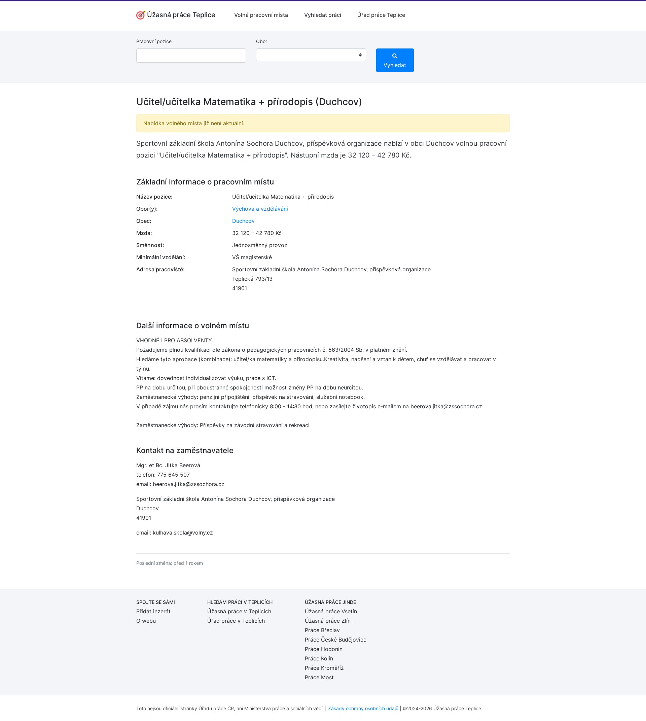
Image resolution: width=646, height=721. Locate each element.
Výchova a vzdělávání (260, 208)
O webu (146, 620)
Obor (261, 41)
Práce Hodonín (324, 649)
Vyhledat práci (322, 14)
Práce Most (319, 677)
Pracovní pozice (154, 41)
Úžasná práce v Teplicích (239, 611)
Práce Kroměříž (324, 667)
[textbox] (269, 54)
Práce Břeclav (322, 630)
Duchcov (243, 220)
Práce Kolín (319, 658)
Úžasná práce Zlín (328, 620)
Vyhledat (395, 65)
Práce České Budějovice (335, 639)
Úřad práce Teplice (381, 14)
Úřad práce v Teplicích (236, 620)
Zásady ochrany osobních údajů (363, 708)
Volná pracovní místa (261, 14)
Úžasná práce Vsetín (331, 611)
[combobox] (311, 54)
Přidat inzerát (153, 611)
